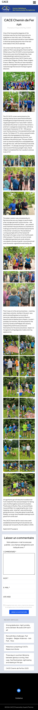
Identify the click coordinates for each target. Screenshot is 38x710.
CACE (5, 1)
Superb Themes (28, 707)
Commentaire (9, 552)
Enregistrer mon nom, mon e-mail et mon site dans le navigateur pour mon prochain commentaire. (19, 606)
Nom (5, 578)
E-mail (6, 587)
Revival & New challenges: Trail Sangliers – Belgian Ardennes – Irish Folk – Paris (18, 638)
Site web (7, 597)
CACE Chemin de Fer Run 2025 (17, 668)
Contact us (19, 698)
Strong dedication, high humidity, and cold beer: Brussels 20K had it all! (18, 627)
